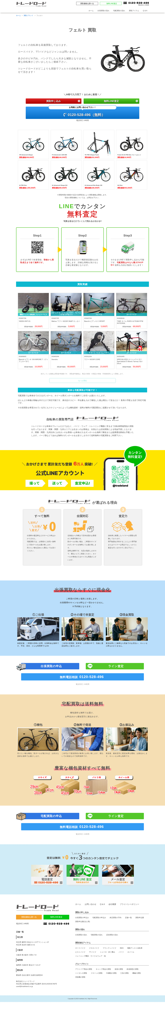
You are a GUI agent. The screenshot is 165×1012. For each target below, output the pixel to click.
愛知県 (20, 970)
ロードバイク (80, 948)
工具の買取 (124, 973)
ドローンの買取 (97, 973)
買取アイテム (134, 11)
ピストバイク (80, 952)
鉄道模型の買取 (133, 969)
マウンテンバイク (109, 948)
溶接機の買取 (80, 977)
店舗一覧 (128, 918)
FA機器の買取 (111, 973)
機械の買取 (136, 973)
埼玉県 (20, 937)
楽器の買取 (119, 969)
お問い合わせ (90, 904)
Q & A (145, 11)
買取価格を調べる (87, 3)
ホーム (91, 11)
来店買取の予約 (115, 918)
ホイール (130, 952)
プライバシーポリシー (129, 904)
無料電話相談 (82, 677)
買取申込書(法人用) (82, 921)
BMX (122, 948)
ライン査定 (116, 666)
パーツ (121, 952)
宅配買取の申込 (51, 816)
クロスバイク (94, 948)
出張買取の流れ (103, 11)
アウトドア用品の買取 (83, 969)
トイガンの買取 (81, 973)
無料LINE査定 (111, 3)
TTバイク (92, 952)
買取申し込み (53, 101)
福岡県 (20, 960)
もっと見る (82, 381)
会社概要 (112, 904)
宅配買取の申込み (99, 918)
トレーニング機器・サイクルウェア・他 (90, 956)
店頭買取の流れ (112, 935)
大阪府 (20, 950)
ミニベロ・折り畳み (107, 952)
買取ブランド (29, 15)
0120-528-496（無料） (86, 112)
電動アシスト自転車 (134, 948)
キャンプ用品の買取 (103, 969)
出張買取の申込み (82, 918)
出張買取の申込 (51, 666)
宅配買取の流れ (119, 11)
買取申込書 (139, 918)
